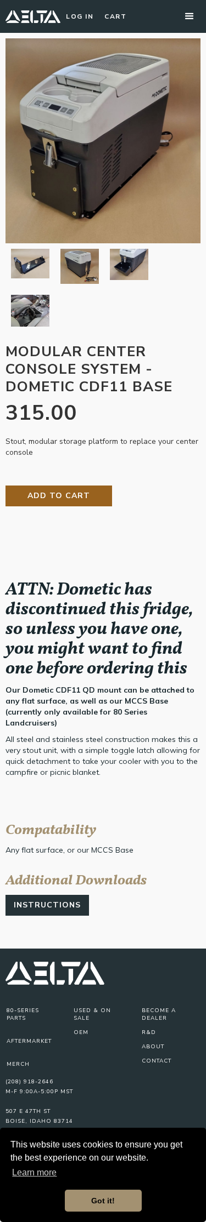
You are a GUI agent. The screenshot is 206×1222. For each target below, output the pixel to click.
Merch (18, 1064)
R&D (149, 1032)
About (153, 1046)
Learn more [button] (34, 1172)
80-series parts (23, 1014)
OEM (81, 1032)
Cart (115, 16)
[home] (32, 16)
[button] (189, 16)
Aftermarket (29, 1041)
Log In (79, 16)
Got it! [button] (103, 1200)
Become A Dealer (159, 1014)
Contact (156, 1061)
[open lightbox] (103, 140)
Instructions (47, 905)
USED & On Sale (92, 1014)
